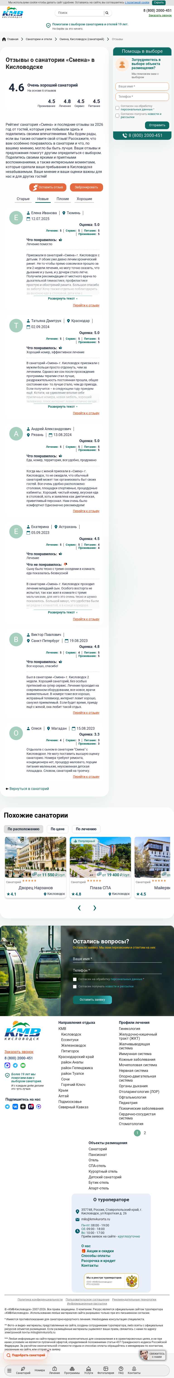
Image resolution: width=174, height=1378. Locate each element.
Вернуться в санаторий (29, 789)
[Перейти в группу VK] (15, 1108)
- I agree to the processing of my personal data (134, 120)
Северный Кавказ (73, 1107)
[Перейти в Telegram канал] (7, 1108)
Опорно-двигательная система (137, 1078)
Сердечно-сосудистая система (137, 1116)
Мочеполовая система (138, 1065)
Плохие (63, 199)
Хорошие (84, 199)
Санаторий (98, 1149)
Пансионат (98, 1155)
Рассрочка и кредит (98, 1261)
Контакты (89, 1265)
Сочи (65, 1079)
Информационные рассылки (87, 1303)
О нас (86, 1246)
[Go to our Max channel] (38, 1108)
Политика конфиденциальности (40, 1299)
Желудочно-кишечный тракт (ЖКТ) (138, 1036)
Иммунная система (135, 1054)
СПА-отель (97, 1166)
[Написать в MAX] (7, 1067)
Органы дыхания (133, 1086)
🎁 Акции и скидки (97, 1251)
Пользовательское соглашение (87, 1299)
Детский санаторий (105, 1177)
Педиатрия (128, 1103)
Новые (42, 199)
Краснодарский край (76, 1057)
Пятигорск (70, 1051)
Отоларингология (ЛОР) (139, 1092)
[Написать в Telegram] (15, 1067)
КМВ (62, 1029)
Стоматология (131, 1124)
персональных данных (136, 109)
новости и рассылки (119, 986)
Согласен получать (141, 115)
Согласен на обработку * (138, 107)
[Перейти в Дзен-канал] (23, 1108)
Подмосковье (70, 1101)
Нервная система (133, 1070)
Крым (63, 1090)
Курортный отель (103, 1171)
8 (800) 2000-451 (157, 11)
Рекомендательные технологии (134, 1299)
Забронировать (86, 187)
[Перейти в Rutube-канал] (31, 1108)
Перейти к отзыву (86, 305)
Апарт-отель (99, 1188)
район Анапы (72, 1062)
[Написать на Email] (23, 1067)
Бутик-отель (99, 1182)
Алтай (63, 1096)
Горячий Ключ (73, 1085)
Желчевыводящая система (134, 1046)
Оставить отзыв (51, 187)
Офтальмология (132, 1097)
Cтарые (23, 199)
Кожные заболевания (137, 1059)
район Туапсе (72, 1073)
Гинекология (129, 1029)
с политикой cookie (137, 2)
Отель (94, 1160)
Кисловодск (71, 1034)
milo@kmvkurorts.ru (95, 1219)
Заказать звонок (160, 15)
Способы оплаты (95, 1256)
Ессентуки (69, 1040)
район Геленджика (77, 1068)
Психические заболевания (141, 1108)
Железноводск (73, 1045)
